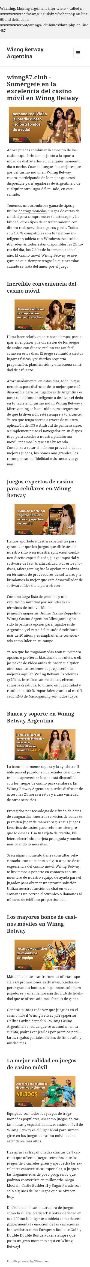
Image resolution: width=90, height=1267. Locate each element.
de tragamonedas (32, 211)
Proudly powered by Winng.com (28, 1261)
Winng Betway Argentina (25, 53)
